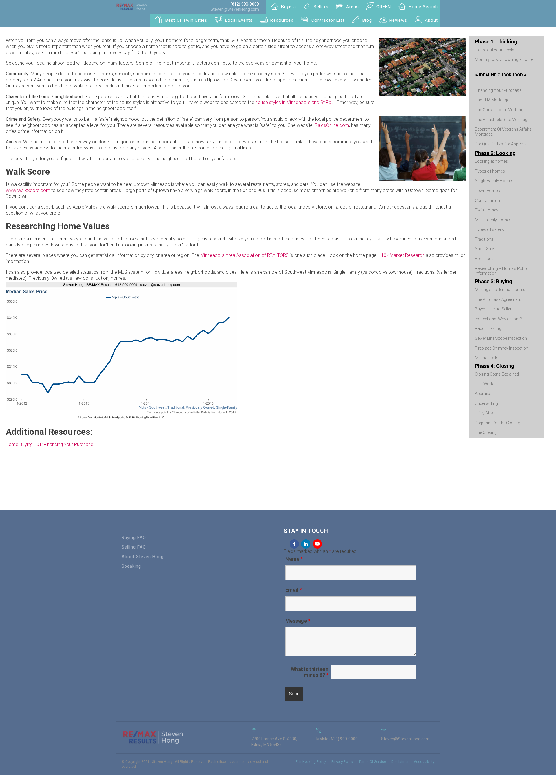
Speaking (131, 566)
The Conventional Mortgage (500, 109)
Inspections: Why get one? (498, 319)
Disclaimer (400, 762)
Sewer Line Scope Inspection (501, 338)
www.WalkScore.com (28, 190)
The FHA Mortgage (492, 100)
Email (293, 590)
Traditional (484, 239)
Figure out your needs (494, 49)
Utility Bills (484, 413)
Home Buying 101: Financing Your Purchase (49, 444)
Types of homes (490, 171)
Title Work (484, 383)
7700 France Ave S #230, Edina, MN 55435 (274, 741)
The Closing (486, 432)
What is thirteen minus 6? (309, 672)
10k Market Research (403, 255)
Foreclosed (485, 258)
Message (297, 621)
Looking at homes (491, 161)
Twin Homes (486, 210)
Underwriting (486, 403)
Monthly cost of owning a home (504, 59)
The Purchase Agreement (498, 299)
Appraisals (485, 393)
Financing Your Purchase (498, 90)
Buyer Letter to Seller (493, 309)
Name (294, 559)
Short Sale (484, 248)
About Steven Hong (143, 556)
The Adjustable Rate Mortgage (502, 119)
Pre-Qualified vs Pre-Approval (501, 144)
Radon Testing (488, 328)
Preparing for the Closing (497, 423)
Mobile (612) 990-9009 (337, 738)
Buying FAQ (134, 537)
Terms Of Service (372, 762)
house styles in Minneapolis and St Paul (294, 102)
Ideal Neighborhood (501, 75)
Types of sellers (489, 229)
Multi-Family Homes (493, 219)
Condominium (488, 200)
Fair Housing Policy (311, 762)
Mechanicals (486, 357)
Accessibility (424, 762)
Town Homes (487, 190)
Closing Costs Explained (497, 374)
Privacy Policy (342, 762)
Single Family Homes (494, 180)
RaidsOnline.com (332, 125)
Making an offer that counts (500, 289)
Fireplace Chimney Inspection (501, 348)
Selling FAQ (134, 547)
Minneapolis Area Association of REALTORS (244, 255)
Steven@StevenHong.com (235, 9)
